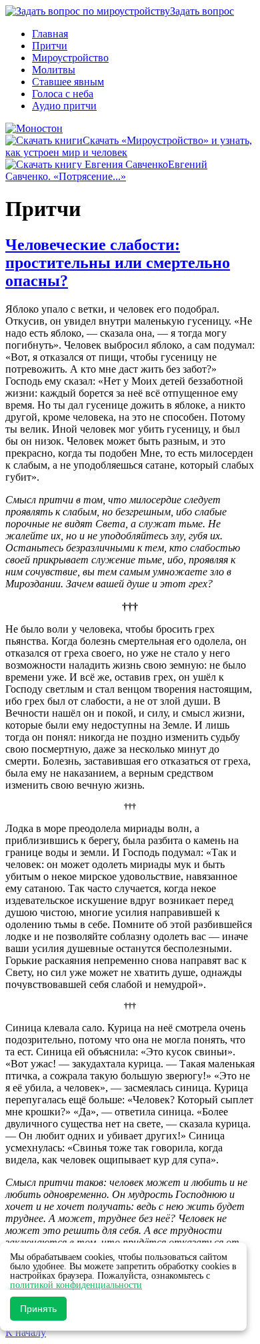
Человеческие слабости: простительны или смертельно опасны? (117, 262)
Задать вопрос (202, 11)
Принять (38, 1308)
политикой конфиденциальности (76, 1285)
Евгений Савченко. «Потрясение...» (106, 170)
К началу (25, 1332)
